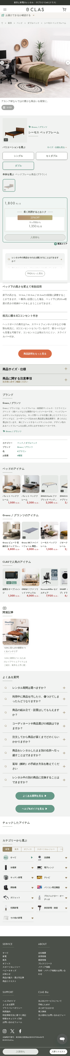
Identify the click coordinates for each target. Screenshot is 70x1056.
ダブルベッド (33, 23)
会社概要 (42, 953)
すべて (5, 953)
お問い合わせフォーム (12, 1022)
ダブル (18, 165)
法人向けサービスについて (50, 1001)
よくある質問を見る (33, 795)
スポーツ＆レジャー (46, 849)
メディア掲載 (44, 967)
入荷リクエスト (58, 1051)
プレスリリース (45, 963)
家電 (7, 849)
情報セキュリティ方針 (12, 1018)
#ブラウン (21, 451)
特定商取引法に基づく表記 (14, 1015)
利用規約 (6, 1011)
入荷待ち (35, 237)
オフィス (28, 849)
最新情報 (42, 960)
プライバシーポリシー (12, 1008)
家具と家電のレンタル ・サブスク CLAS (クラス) (35, 2)
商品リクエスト (9, 981)
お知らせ (6, 974)
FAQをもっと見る (35, 273)
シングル (18, 156)
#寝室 (19, 455)
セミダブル (51, 156)
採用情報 (42, 956)
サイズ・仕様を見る (56, 147)
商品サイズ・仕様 (14, 369)
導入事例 (42, 1011)
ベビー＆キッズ (9, 970)
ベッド (20, 23)
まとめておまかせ (46, 1008)
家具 (10, 23)
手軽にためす (44, 1004)
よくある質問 (8, 1004)
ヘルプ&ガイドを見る (33, 808)
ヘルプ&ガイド (9, 1001)
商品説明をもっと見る (35, 353)
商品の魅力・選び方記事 (13, 977)
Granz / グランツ (25, 447)
